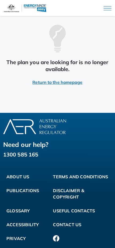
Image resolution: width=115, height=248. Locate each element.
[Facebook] (56, 238)
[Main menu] (107, 8)
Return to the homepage (57, 82)
